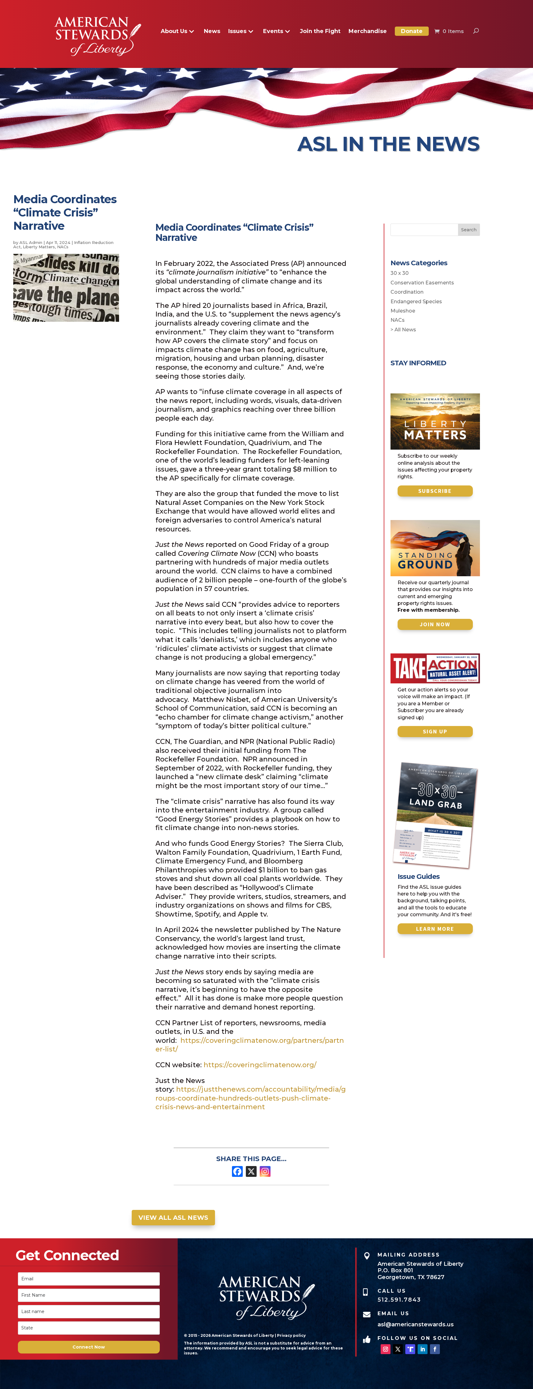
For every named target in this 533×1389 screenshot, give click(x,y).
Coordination (407, 292)
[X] (251, 1171)
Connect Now (88, 1347)
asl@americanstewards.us (416, 1324)
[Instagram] (265, 1171)
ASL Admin (30, 242)
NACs (62, 246)
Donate (412, 31)
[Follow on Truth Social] (410, 1349)
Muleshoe (402, 311)
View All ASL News (173, 1217)
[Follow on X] (398, 1349)
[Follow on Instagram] (385, 1349)
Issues (237, 32)
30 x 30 (399, 273)
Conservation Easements (422, 283)
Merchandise (368, 32)
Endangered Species (416, 301)
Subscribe (435, 490)
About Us (174, 32)
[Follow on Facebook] (435, 1349)
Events (273, 32)
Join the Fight (320, 32)
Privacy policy (291, 1335)
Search (469, 230)
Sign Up (435, 731)
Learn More (435, 928)
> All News (403, 330)
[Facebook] (237, 1171)
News (212, 32)
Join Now (435, 624)
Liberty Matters (39, 246)
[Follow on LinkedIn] (423, 1349)
